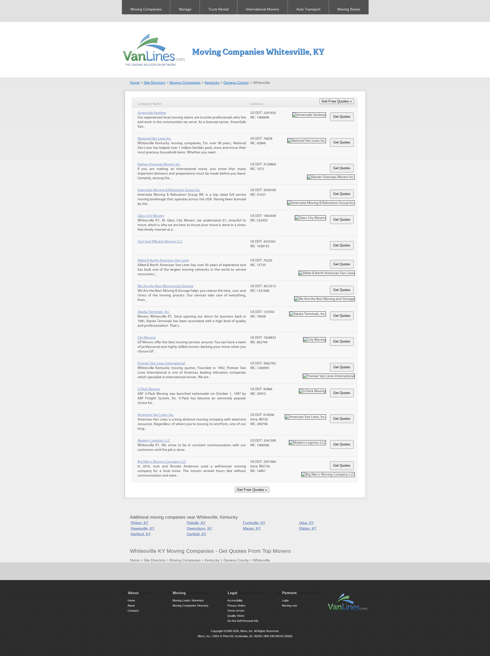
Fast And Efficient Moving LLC (160, 242)
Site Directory (154, 83)
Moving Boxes (348, 9)
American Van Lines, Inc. (156, 415)
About (131, 605)
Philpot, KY (139, 523)
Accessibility (235, 600)
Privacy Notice (236, 605)
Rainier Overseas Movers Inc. (159, 164)
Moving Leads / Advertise (188, 600)
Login (285, 600)
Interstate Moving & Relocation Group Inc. (169, 190)
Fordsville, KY (254, 523)
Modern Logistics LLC (154, 441)
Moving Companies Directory (191, 605)
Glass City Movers (151, 216)
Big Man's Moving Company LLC (162, 462)
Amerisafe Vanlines (152, 113)
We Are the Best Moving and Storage (165, 286)
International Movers (262, 9)
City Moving (147, 338)
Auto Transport (308, 9)
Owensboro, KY (199, 528)
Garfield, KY (196, 534)
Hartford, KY (141, 534)
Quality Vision (235, 615)
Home (135, 83)
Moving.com (289, 605)
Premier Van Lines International (161, 363)
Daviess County (236, 83)
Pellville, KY (196, 523)
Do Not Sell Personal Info (242, 620)
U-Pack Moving (149, 389)
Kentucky (212, 83)
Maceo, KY (252, 528)
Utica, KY (306, 523)
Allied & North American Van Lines (163, 260)
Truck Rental (218, 9)
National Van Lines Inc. (155, 139)
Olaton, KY (307, 528)
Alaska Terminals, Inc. (154, 312)
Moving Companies (146, 9)
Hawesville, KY (142, 528)
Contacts (133, 610)
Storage (185, 9)
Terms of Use (235, 610)
